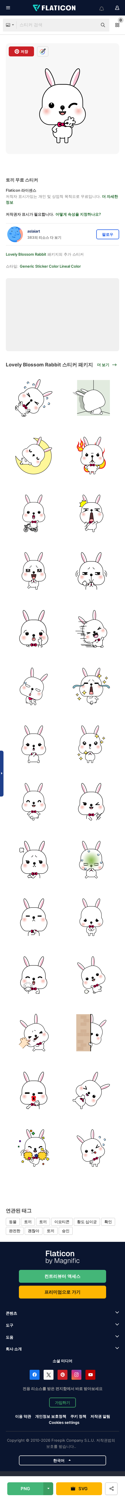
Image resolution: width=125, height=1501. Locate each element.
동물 (13, 1221)
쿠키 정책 (78, 1416)
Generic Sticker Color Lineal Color (50, 266)
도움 (9, 1337)
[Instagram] (76, 1375)
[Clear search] (90, 25)
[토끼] (34, 398)
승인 (65, 1230)
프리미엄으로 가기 (62, 1292)
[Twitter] (48, 1375)
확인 (108, 1221)
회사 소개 (14, 1348)
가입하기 (62, 1402)
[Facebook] (35, 1375)
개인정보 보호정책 (50, 1416)
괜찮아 (33, 1230)
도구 (9, 1325)
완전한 (14, 1230)
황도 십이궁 (87, 1221)
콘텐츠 (11, 1313)
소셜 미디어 (62, 1360)
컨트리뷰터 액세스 (62, 1276)
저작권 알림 (100, 1416)
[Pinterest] (62, 1375)
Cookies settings (64, 1422)
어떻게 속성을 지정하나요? (78, 214)
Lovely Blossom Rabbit (26, 254)
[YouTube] (90, 1375)
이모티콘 (61, 1221)
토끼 (28, 1221)
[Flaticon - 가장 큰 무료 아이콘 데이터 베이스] (54, 8)
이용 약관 (23, 1416)
